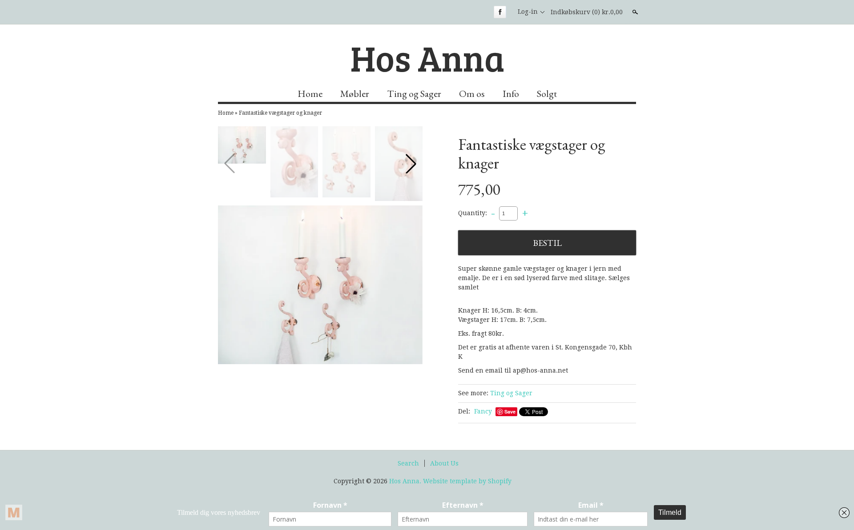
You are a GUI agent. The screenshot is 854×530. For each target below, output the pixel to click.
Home (310, 93)
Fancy (483, 411)
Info (511, 93)
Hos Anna (427, 57)
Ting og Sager (414, 93)
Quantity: (472, 213)
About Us (444, 463)
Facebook (500, 12)
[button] (411, 163)
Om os (472, 93)
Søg (634, 12)
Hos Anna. (406, 481)
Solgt (547, 93)
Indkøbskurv (587, 12)
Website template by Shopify (467, 481)
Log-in (528, 11)
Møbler (354, 93)
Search (408, 463)
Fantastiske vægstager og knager (280, 113)
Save (510, 411)
